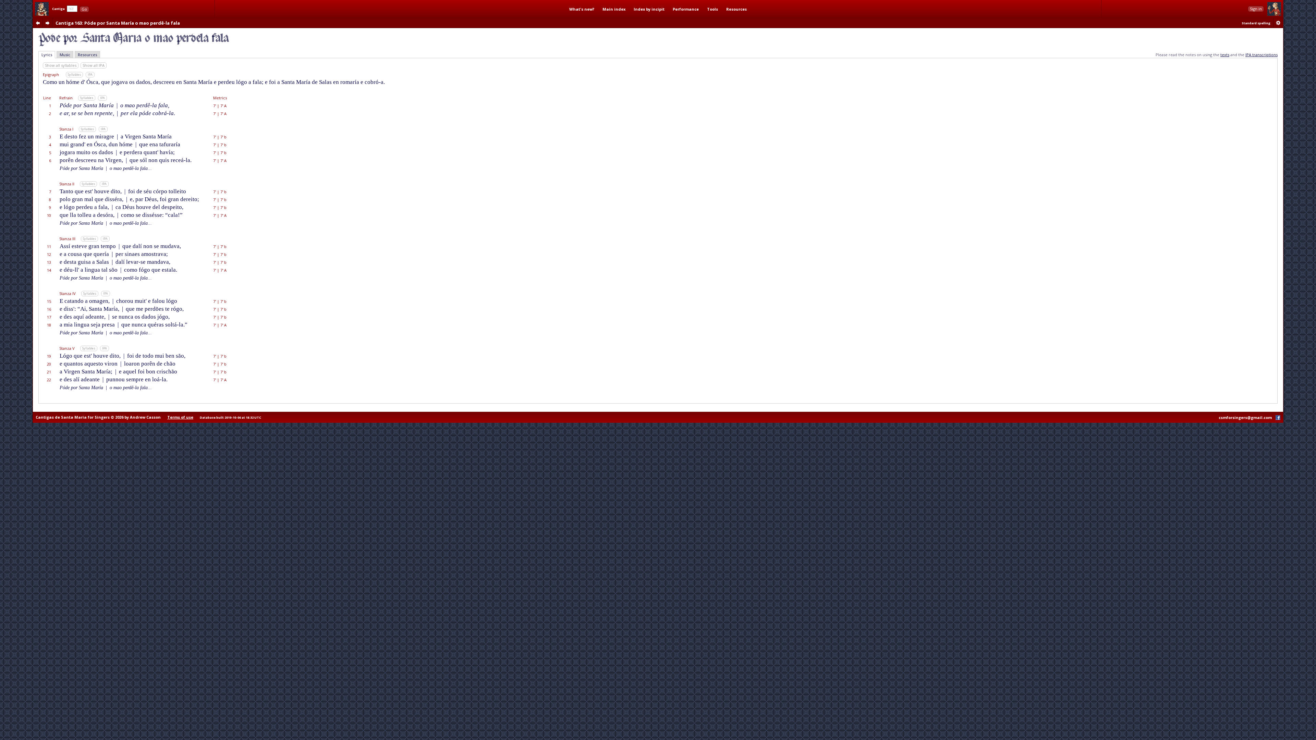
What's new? (581, 9)
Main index (613, 9)
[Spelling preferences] (1278, 23)
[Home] (42, 9)
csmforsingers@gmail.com (1245, 417)
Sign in (1256, 8)
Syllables (74, 74)
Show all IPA (94, 65)
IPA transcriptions (1261, 54)
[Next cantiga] (47, 23)
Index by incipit (649, 9)
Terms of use (180, 417)
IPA (90, 74)
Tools (712, 9)
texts (1224, 54)
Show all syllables (60, 65)
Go (84, 9)
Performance (686, 9)
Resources (736, 9)
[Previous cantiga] (37, 23)
